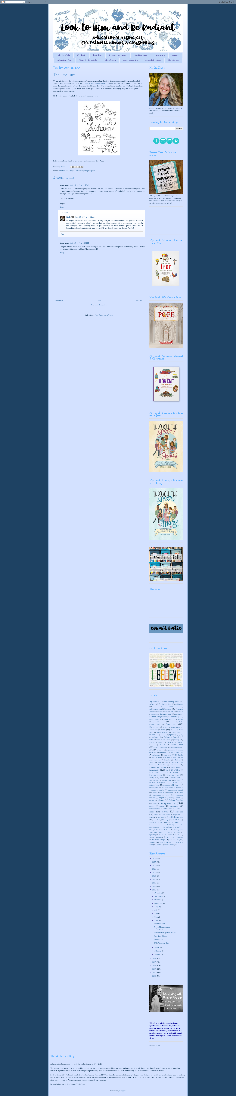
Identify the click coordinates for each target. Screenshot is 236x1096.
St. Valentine (176, 820)
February (157, 951)
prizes (171, 798)
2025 (154, 862)
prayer (161, 797)
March (157, 947)
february (160, 742)
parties (155, 792)
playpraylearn (157, 795)
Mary (151, 777)
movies (176, 780)
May (156, 917)
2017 (154, 890)
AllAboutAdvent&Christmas (160, 709)
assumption (154, 714)
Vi (171, 835)
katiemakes (161, 765)
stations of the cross (155, 822)
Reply (62, 207)
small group (161, 817)
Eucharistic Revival (171, 737)
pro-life (178, 798)
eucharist (155, 737)
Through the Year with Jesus (159, 830)
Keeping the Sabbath (157, 767)
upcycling (152, 835)
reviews (151, 806)
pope (167, 795)
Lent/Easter (79, 170)
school (164, 811)
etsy (182, 735)
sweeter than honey (172, 822)
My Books (81, 55)
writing (152, 842)
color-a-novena (175, 727)
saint (178, 808)
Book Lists (97, 55)
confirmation (153, 730)
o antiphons (166, 785)
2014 (154, 965)
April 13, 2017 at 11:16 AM (80, 185)
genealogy (163, 747)
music (175, 782)
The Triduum (158, 939)
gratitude (162, 752)
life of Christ (175, 770)
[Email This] (71, 167)
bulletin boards (160, 721)
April (156, 920)
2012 (154, 972)
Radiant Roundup (176, 800)
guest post (179, 752)
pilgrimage (179, 792)
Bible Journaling (130, 60)
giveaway (160, 750)
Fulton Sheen (110, 60)
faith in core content (163, 740)
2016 (154, 958)
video (177, 834)
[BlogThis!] (74, 167)
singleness (176, 814)
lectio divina (175, 767)
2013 (154, 969)
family (176, 739)
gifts (151, 750)
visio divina (170, 837)
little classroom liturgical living (163, 772)
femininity (170, 742)
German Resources (175, 747)
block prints (154, 719)
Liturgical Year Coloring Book (93, 83)
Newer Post (59, 300)
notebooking (154, 785)
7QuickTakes (154, 701)
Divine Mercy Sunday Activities (162, 928)
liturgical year (89, 170)
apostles (166, 712)
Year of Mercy (165, 842)
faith (151, 739)
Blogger (122, 1090)
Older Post (139, 300)
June (156, 913)
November (158, 896)
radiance (161, 800)
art (172, 711)
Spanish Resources (175, 817)
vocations (180, 837)
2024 (154, 865)
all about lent (166, 704)
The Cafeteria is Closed (171, 827)
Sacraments (159, 55)
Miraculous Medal (154, 780)
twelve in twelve (174, 832)
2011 (154, 976)
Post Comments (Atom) (104, 315)
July (156, 910)
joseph (166, 762)
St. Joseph (165, 820)
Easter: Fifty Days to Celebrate (165, 932)
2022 (154, 872)
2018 (154, 886)
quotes (151, 800)
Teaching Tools (140, 55)
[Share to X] (77, 167)
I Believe (177, 760)
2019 (154, 883)
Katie (68, 217)
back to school (165, 714)
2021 (154, 876)
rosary (162, 806)
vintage (151, 837)
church (165, 727)
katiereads (174, 764)
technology (170, 825)
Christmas (153, 727)
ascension (180, 712)
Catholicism (171, 724)
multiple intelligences (157, 783)
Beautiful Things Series (158, 716)
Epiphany (172, 734)
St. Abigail (157, 820)
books (180, 719)
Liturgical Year (64, 60)
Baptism (178, 714)
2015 (154, 962)
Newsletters (173, 60)
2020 (154, 879)
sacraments (174, 806)
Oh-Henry (175, 785)
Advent (152, 704)
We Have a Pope (158, 839)
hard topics (168, 755)
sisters (151, 817)
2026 (154, 858)
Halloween (156, 755)
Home (99, 300)
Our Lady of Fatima (167, 788)
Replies (65, 212)
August (157, 906)
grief (172, 752)
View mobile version (99, 305)
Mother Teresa (166, 780)
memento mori (175, 777)
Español (175, 55)
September (158, 903)
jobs (159, 762)
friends (162, 744)
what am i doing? (175, 840)
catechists (172, 722)
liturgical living (155, 775)
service (156, 814)
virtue (159, 837)
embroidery (163, 735)
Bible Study (175, 716)
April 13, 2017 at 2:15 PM (79, 243)
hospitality (167, 760)
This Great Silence (160, 936)
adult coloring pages (66, 170)
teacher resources (155, 825)
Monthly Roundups (118, 55)
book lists (168, 719)
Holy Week (166, 757)
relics (155, 803)
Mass (162, 777)
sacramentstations (154, 808)
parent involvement (175, 790)
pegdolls (161, 792)
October (157, 899)
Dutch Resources (163, 732)
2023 (154, 869)
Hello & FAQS (63, 55)
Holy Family (179, 755)
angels (160, 712)
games (156, 747)
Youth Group (169, 844)
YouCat (159, 845)
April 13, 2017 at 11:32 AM (85, 217)
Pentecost (170, 792)
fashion (151, 742)
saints (151, 811)
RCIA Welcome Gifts (161, 943)
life (167, 770)
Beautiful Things (153, 60)
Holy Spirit (156, 757)
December (158, 893)
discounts (173, 730)
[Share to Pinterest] (82, 167)
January (151, 762)
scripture (179, 811)
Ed (173, 732)
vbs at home (163, 835)
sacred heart (167, 808)
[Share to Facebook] (79, 167)
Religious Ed (167, 803)
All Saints (179, 704)
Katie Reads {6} (160, 923)
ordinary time (153, 787)
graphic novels (170, 750)
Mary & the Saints (88, 60)
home (174, 757)
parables (161, 790)
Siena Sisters (166, 814)
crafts (163, 729)
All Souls (166, 706)
